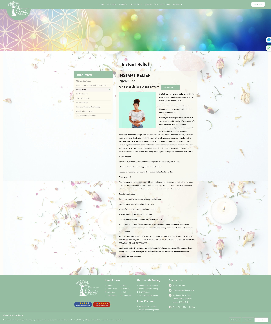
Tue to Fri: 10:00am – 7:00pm (184, 307)
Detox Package (82, 103)
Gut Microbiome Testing (85, 111)
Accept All (261, 320)
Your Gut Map (165, 4)
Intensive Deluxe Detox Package (88, 107)
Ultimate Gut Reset (83, 81)
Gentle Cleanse (82, 94)
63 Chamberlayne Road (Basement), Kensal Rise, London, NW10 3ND (182, 298)
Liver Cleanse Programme (149, 310)
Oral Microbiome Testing (148, 295)
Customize (234, 320)
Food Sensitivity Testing (148, 289)
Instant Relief (81, 90)
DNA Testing (144, 292)
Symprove (148, 4)
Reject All (248, 320)
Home (102, 4)
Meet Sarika (111, 4)
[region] (135, 318)
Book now (169, 87)
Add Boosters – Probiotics (86, 116)
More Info (176, 4)
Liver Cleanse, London (147, 306)
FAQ (156, 4)
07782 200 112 (179, 285)
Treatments (122, 4)
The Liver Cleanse (83, 98)
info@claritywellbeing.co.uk (183, 290)
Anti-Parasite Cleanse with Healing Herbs (91, 85)
